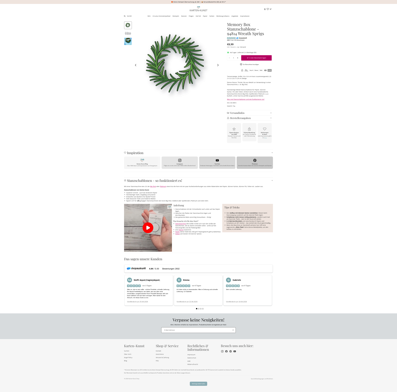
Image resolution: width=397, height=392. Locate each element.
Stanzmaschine (180, 224)
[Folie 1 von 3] (128, 25)
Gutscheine (160, 354)
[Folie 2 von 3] (128, 33)
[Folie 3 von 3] (128, 41)
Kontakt (158, 351)
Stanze (181, 230)
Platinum (163, 186)
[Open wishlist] (268, 9)
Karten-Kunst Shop (134, 379)
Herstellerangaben (240, 118)
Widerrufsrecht (192, 364)
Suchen (126, 351)
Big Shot (153, 186)
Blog (265, 138)
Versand (243, 47)
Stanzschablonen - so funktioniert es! (154, 180)
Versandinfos (237, 112)
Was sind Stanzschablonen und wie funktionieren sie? (245, 99)
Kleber (177, 234)
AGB (188, 361)
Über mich (127, 354)
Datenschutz (191, 358)
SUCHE (129, 16)
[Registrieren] (233, 330)
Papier (177, 232)
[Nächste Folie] (218, 65)
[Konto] (265, 9)
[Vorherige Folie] (135, 65)
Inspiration (135, 152)
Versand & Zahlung (162, 357)
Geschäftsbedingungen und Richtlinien (262, 379)
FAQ (157, 361)
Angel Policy (128, 357)
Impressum (191, 355)
